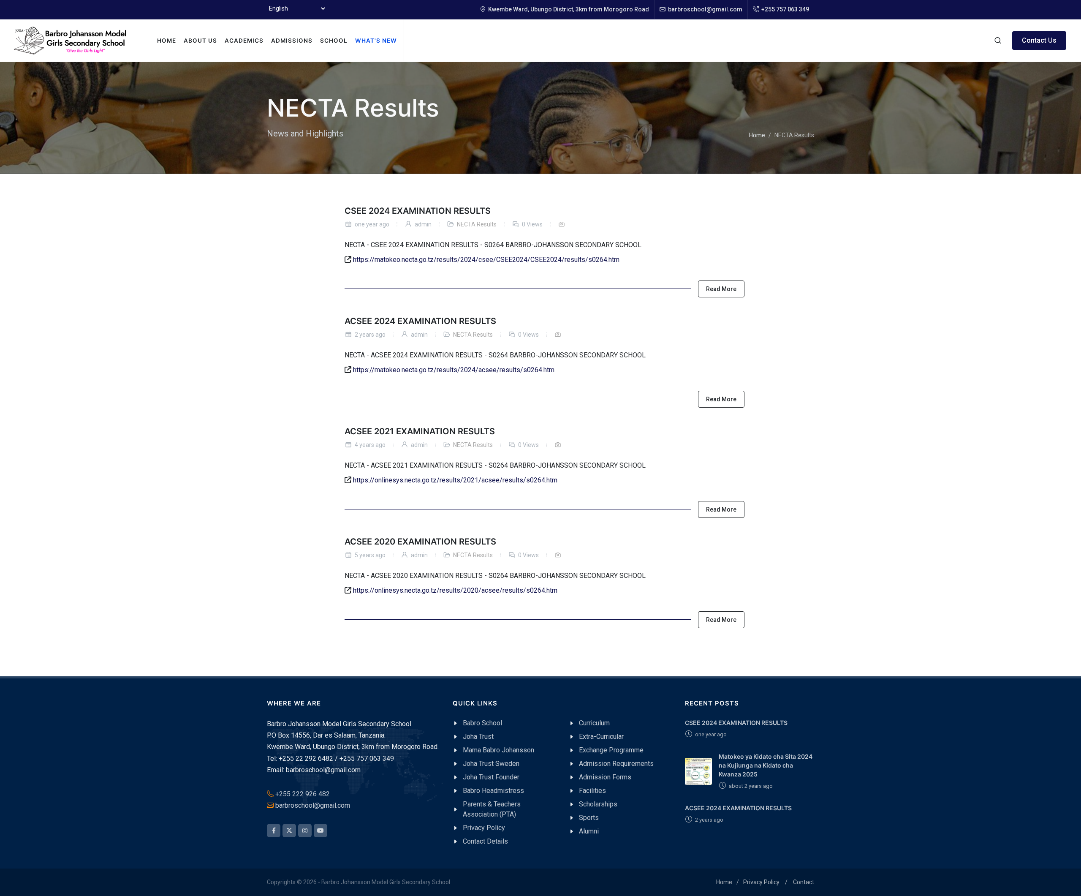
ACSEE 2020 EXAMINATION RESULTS (420, 542)
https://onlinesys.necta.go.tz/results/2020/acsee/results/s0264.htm (455, 591)
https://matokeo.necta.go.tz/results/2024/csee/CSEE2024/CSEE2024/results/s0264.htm (486, 260)
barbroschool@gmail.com (704, 9)
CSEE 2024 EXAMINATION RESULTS (418, 211)
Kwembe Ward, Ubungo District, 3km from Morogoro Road (568, 9)
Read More (721, 289)
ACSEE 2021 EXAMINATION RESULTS (420, 431)
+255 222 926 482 (302, 794)
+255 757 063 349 (784, 9)
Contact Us (1039, 40)
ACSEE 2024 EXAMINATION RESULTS (420, 321)
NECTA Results (477, 224)
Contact (803, 882)
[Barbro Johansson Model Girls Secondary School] (70, 40)
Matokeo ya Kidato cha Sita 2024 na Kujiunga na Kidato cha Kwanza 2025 (765, 765)
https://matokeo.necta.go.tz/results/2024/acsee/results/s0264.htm (453, 370)
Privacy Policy (761, 882)
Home (757, 135)
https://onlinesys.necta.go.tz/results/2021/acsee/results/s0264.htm (455, 481)
